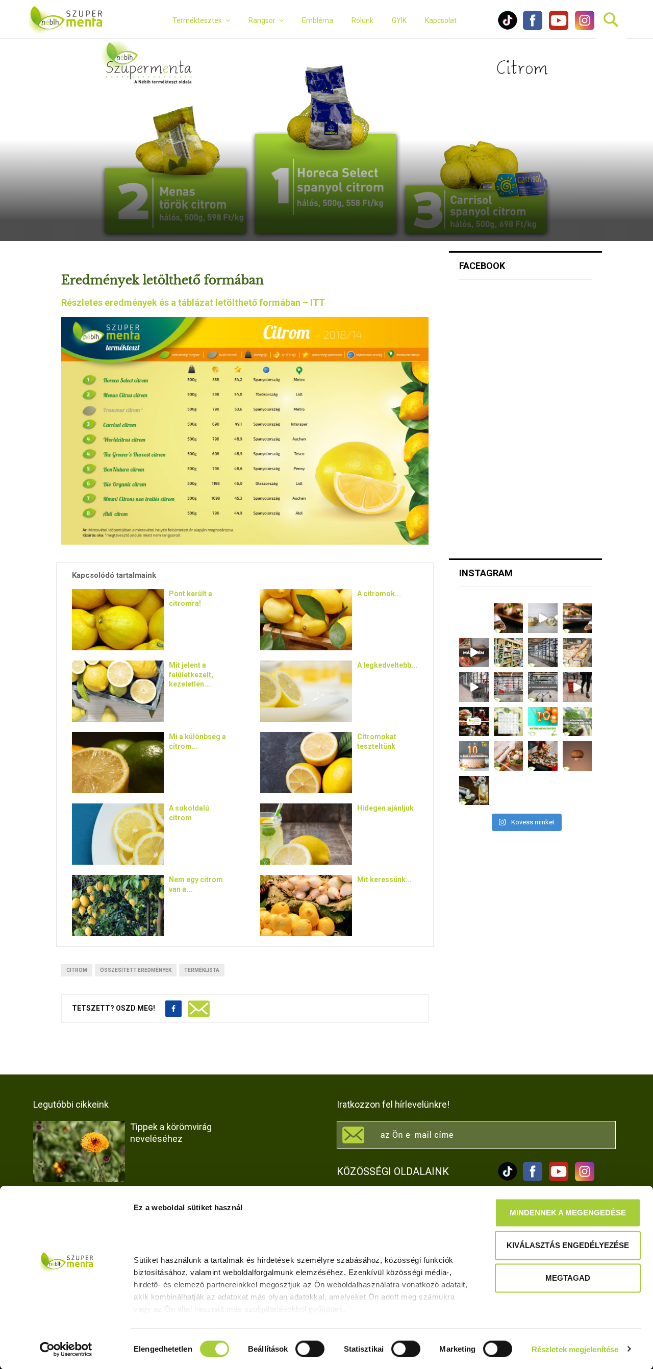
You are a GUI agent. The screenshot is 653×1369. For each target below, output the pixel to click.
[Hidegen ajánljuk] (306, 834)
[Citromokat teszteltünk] (306, 762)
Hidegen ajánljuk (385, 808)
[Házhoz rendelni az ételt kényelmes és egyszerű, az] (543, 756)
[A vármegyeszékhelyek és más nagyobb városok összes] (508, 687)
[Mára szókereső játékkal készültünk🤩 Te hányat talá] (508, 722)
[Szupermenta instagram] (582, 27)
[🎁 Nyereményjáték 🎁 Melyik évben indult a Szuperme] (543, 722)
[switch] (309, 1348)
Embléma (317, 20)
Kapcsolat (441, 20)
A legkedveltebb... (387, 665)
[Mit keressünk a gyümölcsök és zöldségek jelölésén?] (306, 905)
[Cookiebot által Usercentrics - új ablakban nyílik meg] (66, 1349)
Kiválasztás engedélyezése (568, 1245)
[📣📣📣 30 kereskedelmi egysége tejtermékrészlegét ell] (543, 687)
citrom (76, 970)
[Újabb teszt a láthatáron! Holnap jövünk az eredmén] (474, 653)
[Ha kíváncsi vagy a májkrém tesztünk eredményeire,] (543, 618)
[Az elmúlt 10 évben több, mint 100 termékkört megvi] (474, 722)
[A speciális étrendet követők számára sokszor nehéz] (508, 653)
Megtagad (567, 1278)
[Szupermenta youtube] (556, 27)
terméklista (201, 970)
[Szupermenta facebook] (532, 27)
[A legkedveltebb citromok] (306, 691)
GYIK (399, 20)
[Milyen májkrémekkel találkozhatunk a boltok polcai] (508, 618)
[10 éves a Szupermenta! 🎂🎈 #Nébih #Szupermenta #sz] (474, 756)
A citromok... (379, 594)
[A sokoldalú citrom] (118, 834)
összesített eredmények (135, 970)
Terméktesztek (197, 20)
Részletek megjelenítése (575, 1348)
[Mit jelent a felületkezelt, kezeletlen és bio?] (118, 691)
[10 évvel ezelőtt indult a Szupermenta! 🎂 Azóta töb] (577, 722)
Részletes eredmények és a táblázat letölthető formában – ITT (193, 302)
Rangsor (261, 20)
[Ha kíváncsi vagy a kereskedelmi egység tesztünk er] (474, 687)
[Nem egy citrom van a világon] (118, 905)
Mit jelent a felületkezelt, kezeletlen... (191, 674)
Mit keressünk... (384, 879)
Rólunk (362, 20)
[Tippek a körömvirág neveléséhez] (79, 1151)
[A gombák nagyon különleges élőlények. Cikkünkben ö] (577, 756)
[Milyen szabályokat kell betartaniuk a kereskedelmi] (543, 653)
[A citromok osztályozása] (306, 619)
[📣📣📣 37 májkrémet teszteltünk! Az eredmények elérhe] (577, 618)
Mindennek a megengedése (568, 1212)
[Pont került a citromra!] (118, 619)
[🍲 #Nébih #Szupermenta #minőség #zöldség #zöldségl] (508, 756)
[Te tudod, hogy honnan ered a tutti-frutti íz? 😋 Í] (474, 790)
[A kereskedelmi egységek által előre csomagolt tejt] (577, 653)
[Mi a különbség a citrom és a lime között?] (118, 762)
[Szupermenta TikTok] (507, 27)
